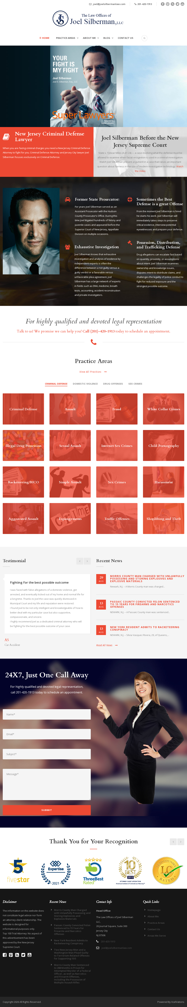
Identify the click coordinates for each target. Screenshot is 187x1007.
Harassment (164, 482)
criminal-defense (56, 383)
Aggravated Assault (23, 519)
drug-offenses (113, 383)
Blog (106, 38)
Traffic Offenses (116, 519)
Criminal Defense (23, 409)
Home (45, 38)
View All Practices (90, 371)
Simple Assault (70, 482)
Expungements (70, 519)
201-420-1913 (144, 4)
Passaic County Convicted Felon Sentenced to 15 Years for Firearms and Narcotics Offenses (145, 604)
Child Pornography (163, 446)
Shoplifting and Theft (164, 519)
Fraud (116, 409)
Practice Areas (65, 38)
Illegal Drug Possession (23, 446)
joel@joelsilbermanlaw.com (108, 4)
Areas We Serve (157, 935)
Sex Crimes (117, 482)
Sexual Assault (70, 446)
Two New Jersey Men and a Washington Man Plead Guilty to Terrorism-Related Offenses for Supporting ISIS (71, 954)
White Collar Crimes (163, 409)
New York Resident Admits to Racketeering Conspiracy (144, 628)
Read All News (104, 645)
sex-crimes (135, 383)
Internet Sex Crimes (116, 446)
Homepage (154, 910)
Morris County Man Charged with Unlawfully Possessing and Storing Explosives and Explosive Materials (147, 578)
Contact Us (125, 38)
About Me (89, 38)
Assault (70, 409)
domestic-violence (85, 383)
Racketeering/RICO (23, 482)
